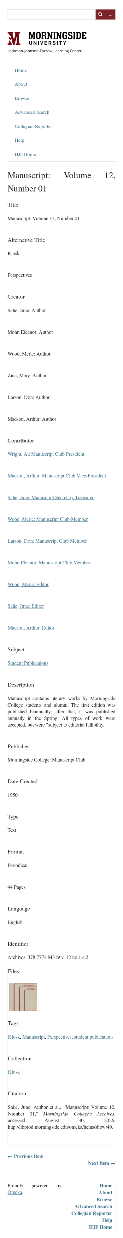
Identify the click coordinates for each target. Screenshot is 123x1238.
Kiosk (14, 1036)
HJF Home (25, 154)
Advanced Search (32, 112)
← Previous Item (26, 1156)
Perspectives (59, 1036)
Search (101, 14)
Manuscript (33, 1036)
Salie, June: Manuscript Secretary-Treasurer (51, 497)
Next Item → (101, 1163)
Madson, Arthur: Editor (31, 627)
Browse (22, 98)
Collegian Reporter (33, 126)
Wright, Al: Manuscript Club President (46, 453)
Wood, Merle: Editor (28, 584)
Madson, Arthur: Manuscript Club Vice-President (57, 475)
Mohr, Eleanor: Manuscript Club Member (49, 562)
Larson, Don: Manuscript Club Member (47, 540)
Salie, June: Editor (26, 605)
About (21, 84)
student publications (94, 1036)
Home (21, 70)
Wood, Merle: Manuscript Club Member (48, 519)
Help (19, 140)
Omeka (15, 1192)
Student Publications (28, 662)
